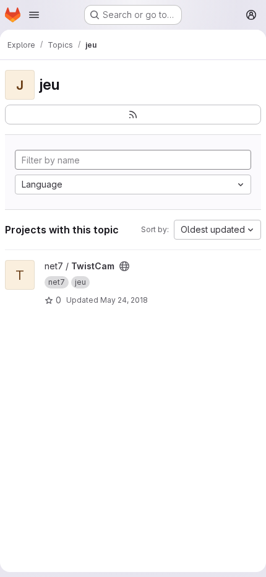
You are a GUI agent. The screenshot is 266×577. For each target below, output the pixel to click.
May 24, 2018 (124, 300)
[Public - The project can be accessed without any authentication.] (124, 266)
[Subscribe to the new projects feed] (133, 114)
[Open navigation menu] (34, 15)
